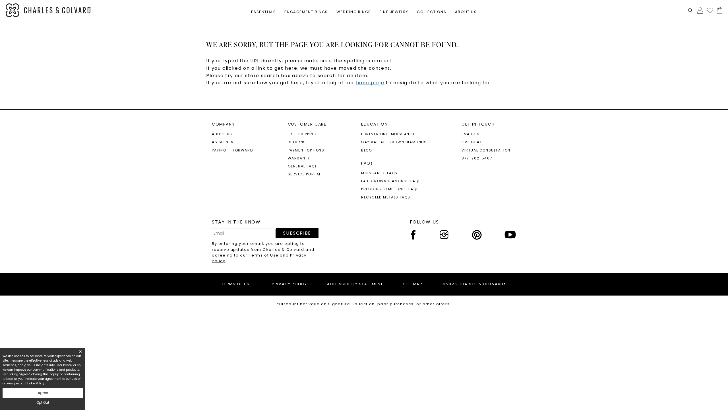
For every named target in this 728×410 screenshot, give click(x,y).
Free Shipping (302, 134)
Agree (43, 392)
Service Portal (304, 174)
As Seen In (223, 142)
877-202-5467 (477, 158)
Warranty (299, 158)
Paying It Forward (232, 150)
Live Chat (472, 142)
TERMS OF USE (237, 284)
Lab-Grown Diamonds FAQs (391, 181)
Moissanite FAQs (379, 173)
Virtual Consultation (486, 150)
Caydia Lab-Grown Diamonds (394, 142)
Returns (297, 142)
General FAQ (302, 166)
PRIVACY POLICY (289, 284)
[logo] (48, 10)
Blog (366, 150)
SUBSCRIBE (297, 233)
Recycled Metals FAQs (385, 197)
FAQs (367, 163)
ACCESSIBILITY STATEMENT (355, 284)
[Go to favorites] (709, 10)
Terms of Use (264, 255)
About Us (222, 134)
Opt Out (42, 402)
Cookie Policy (35, 383)
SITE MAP (413, 284)
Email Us (471, 134)
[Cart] (718, 10)
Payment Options (306, 150)
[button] (690, 10)
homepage (370, 82)
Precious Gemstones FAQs (390, 188)
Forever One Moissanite (388, 134)
